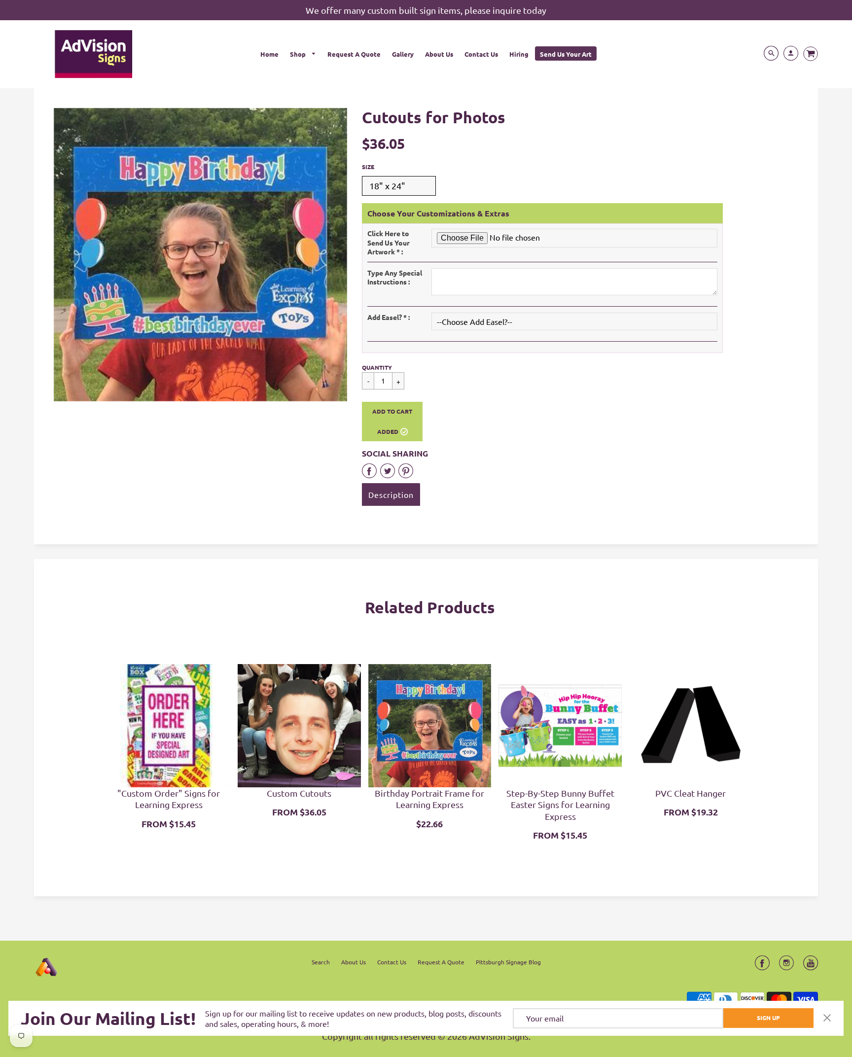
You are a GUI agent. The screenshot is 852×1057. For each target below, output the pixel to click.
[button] (392, 421)
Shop (298, 54)
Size (368, 167)
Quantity (377, 367)
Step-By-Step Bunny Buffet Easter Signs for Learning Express (560, 804)
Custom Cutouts (299, 793)
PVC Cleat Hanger (690, 793)
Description (391, 494)
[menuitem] (269, 53)
